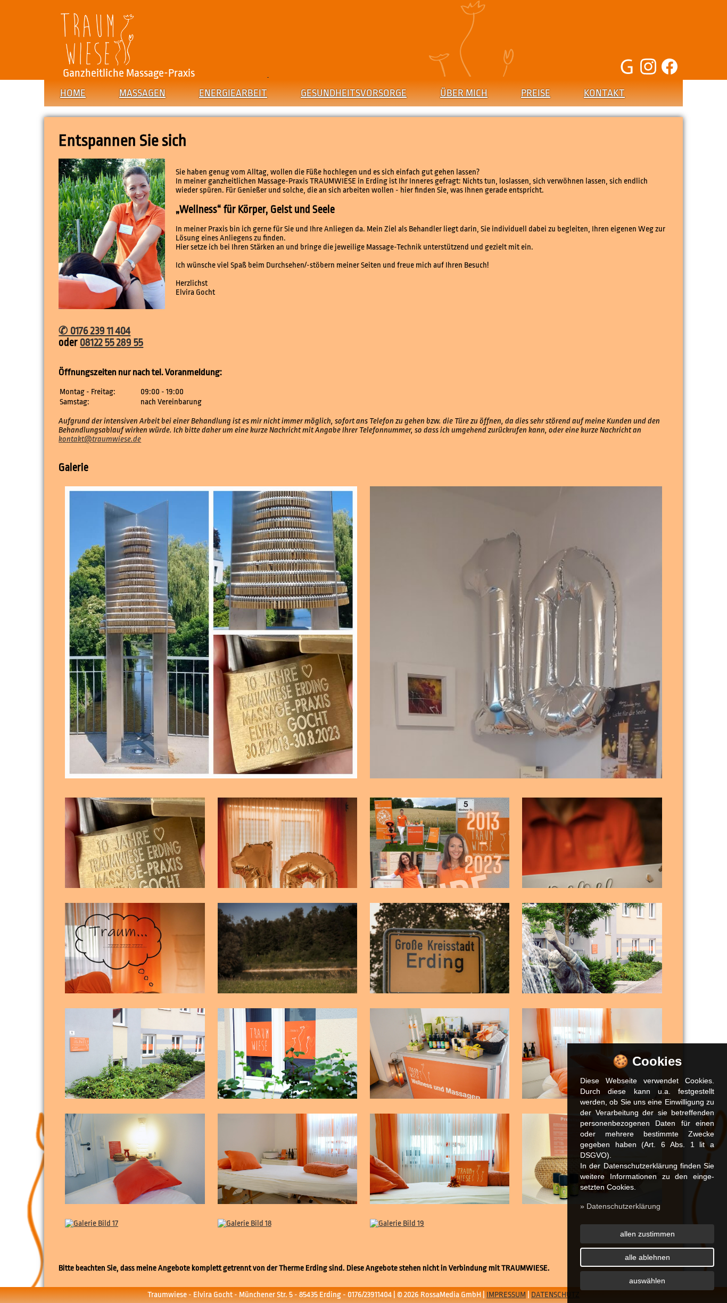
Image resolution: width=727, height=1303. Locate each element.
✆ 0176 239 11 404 (94, 331)
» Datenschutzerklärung (620, 1206)
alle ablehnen (647, 1257)
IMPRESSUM (506, 1294)
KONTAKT (604, 93)
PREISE (535, 93)
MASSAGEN (142, 93)
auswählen (647, 1280)
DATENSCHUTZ (555, 1294)
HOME (73, 93)
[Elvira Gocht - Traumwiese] (112, 306)
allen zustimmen (647, 1234)
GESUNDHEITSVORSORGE (354, 93)
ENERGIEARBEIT (233, 93)
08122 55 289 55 (111, 342)
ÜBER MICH (464, 93)
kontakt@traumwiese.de (100, 439)
